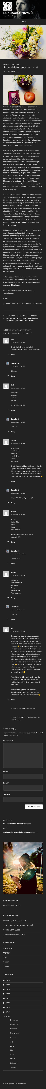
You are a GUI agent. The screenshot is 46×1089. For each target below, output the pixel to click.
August (13, 1037)
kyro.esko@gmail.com (12, 905)
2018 (8, 1012)
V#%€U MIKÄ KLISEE (11, 930)
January (13, 1067)
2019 (8, 1007)
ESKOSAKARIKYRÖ (18, 13)
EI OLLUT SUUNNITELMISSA (14, 921)
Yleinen (33, 315)
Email (6, 783)
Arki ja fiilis (12, 315)
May (12, 1050)
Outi (12, 385)
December (14, 1020)
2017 (8, 1017)
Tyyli (5, 957)
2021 (7, 998)
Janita (13, 440)
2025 (8, 980)
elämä (9, 318)
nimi (25, 318)
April (12, 1055)
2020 (8, 1003)
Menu (24, 22)
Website (6, 794)
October (13, 1029)
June (12, 1046)
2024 (8, 985)
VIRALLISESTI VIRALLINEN (14, 934)
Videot (6, 962)
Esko (17, 64)
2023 (8, 989)
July (11, 1042)
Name (6, 772)
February (13, 1063)
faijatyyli (24, 315)
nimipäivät (33, 318)
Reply (13, 354)
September (14, 1033)
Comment (8, 741)
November (14, 1024)
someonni (10, 320)
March (12, 1059)
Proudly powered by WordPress (14, 1084)
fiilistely (17, 318)
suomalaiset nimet (25, 320)
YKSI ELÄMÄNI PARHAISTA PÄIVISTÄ (18, 925)
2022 (8, 994)
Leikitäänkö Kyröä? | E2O (27, 708)
